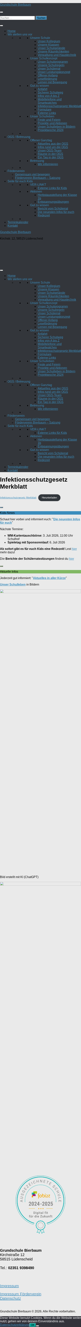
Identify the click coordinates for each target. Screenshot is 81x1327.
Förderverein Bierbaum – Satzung (37, 177)
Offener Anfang (48, 75)
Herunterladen (49, 497)
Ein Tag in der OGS (50, 157)
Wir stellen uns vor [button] (20, 34)
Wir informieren (48, 164)
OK (32, 1325)
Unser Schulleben (42, 116)
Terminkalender (18, 222)
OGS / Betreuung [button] (19, 136)
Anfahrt (42, 89)
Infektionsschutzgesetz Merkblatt (59, 106)
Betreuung (37, 160)
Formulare (44, 109)
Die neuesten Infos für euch (56, 212)
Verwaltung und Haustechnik (57, 55)
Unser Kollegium (49, 41)
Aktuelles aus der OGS (53, 143)
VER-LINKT (38, 184)
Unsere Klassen (48, 44)
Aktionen (36, 191)
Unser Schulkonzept (43, 58)
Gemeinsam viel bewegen (32, 174)
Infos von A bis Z (49, 95)
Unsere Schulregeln (51, 65)
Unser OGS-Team (49, 150)
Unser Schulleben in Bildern (56, 126)
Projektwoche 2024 (50, 130)
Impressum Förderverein (20, 1294)
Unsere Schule (40, 37)
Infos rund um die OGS (53, 147)
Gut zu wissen (39, 85)
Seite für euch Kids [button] (20, 181)
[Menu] (1, 12)
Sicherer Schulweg (50, 92)
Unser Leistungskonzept (54, 72)
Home (12, 31)
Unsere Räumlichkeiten (53, 51)
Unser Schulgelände (51, 48)
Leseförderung (47, 78)
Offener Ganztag (41, 140)
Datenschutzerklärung (14, 1324)
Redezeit (44, 215)
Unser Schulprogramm (53, 61)
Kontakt (13, 225)
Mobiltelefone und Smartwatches (50, 101)
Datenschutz (10, 1298)
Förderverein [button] (16, 171)
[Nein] (37, 1325)
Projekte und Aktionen (52, 123)
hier (74, 548)
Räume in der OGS (50, 154)
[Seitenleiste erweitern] (1, 507)
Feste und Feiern (49, 119)
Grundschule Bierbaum (15, 4)
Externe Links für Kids (52, 188)
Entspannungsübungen (53, 201)
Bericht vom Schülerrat (53, 208)
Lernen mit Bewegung (52, 82)
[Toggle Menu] (1, 25)
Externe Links (47, 113)
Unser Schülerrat (49, 68)
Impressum (9, 1286)
